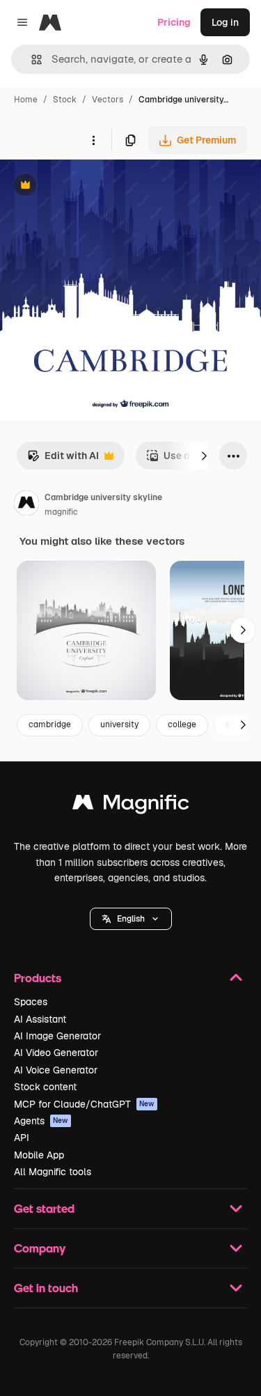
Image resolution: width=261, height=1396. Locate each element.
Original (89, 186)
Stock (65, 99)
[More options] (93, 140)
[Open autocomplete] (31, 59)
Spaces (30, 1001)
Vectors (107, 99)
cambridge (50, 724)
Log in (225, 22)
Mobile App (39, 1155)
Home (26, 99)
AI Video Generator (56, 1052)
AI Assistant (40, 1019)
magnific (61, 512)
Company (39, 1248)
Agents (41, 1121)
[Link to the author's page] (26, 505)
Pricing (174, 22)
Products (37, 977)
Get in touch (46, 1287)
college (182, 724)
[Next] (203, 456)
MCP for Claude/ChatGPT (84, 1104)
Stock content (45, 1086)
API (21, 1137)
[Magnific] (130, 805)
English (131, 918)
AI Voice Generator (55, 1070)
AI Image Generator (57, 1036)
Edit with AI (63, 459)
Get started (44, 1208)
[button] (131, 919)
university (119, 724)
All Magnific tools (52, 1171)
